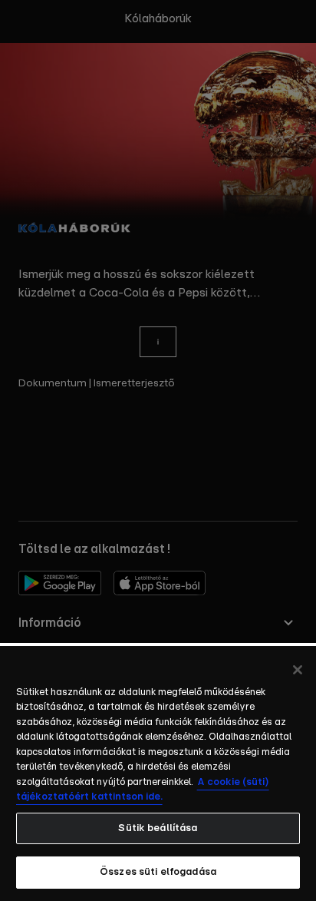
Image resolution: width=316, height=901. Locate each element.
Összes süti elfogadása (158, 872)
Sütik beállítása (157, 828)
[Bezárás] (297, 670)
